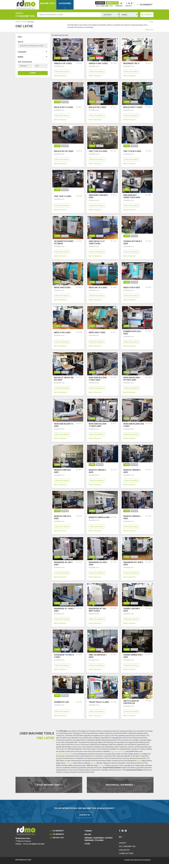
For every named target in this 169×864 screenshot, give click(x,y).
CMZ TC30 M (132, 151)
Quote (101, 3)
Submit (33, 73)
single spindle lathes (117, 751)
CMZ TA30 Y (62, 196)
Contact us (84, 815)
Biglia (139, 761)
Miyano (93, 763)
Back (151, 22)
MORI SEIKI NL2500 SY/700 (131, 378)
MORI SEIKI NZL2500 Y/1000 (97, 425)
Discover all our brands (119, 785)
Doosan (101, 765)
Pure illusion (146, 860)
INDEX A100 (131, 287)
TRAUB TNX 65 (99, 702)
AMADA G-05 (63, 63)
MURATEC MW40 (99, 517)
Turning (57, 58)
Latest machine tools (48, 785)
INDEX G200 (97, 332)
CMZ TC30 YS (98, 151)
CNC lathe (65, 58)
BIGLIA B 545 (97, 107)
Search (20, 42)
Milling (87, 834)
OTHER (87, 844)
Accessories (65, 3)
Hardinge (69, 763)
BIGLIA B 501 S (63, 107)
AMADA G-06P (98, 63)
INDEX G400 (62, 287)
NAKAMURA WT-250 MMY (97, 609)
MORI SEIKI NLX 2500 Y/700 (98, 378)
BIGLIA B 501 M (63, 151)
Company (119, 6)
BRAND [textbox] (124, 15)
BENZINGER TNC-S (131, 63)
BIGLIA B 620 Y (132, 107)
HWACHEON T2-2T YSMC (97, 242)
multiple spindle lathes (64, 754)
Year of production (25, 62)
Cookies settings (126, 853)
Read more (149, 29)
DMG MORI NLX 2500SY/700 (131, 196)
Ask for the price (60, 76)
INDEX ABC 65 (98, 287)
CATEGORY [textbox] (107, 15)
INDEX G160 (62, 332)
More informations (62, 71)
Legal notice (124, 850)
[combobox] (110, 14)
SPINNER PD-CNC (61, 702)
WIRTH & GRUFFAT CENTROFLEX (131, 702)
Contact (128, 6)
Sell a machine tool (104, 6)
